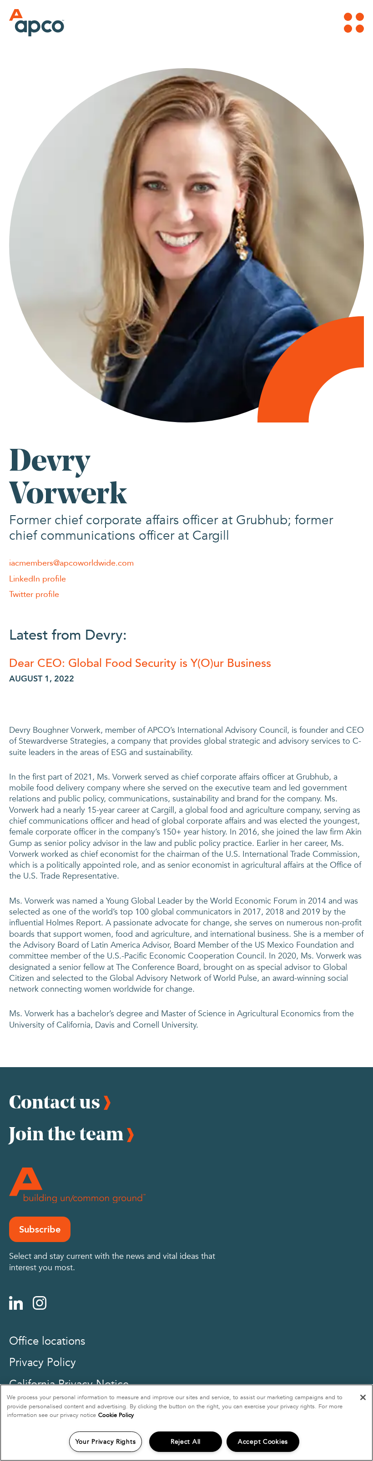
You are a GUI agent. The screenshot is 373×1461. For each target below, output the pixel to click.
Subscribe (39, 1229)
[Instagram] (39, 1303)
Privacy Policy (42, 1362)
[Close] (363, 1397)
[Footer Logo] (77, 1185)
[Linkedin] (16, 1303)
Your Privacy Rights (106, 1441)
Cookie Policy (116, 1415)
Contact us (54, 1102)
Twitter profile (34, 593)
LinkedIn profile (37, 578)
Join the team (66, 1133)
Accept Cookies (263, 1441)
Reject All (186, 1441)
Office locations (47, 1341)
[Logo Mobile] (25, 22)
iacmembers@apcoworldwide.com (71, 562)
